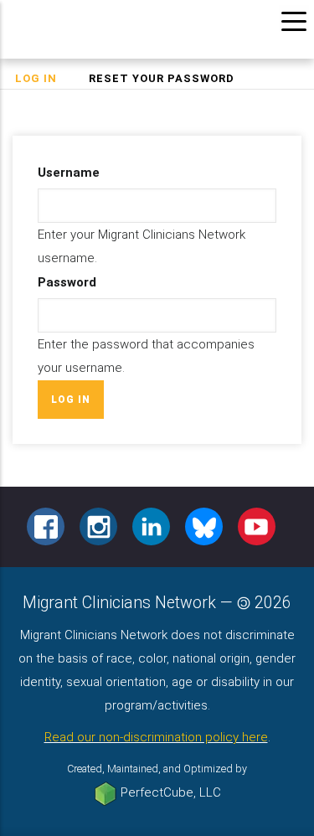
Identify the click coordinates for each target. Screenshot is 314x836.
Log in (43, 80)
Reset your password (161, 78)
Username (69, 172)
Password (67, 282)
